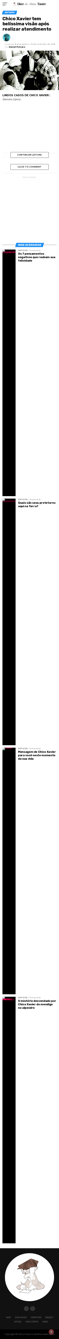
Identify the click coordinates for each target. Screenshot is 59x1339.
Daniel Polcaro (17, 47)
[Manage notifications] (51, 1331)
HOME (8, 1317)
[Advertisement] (29, 127)
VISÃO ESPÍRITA (31, 1321)
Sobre (45, 1321)
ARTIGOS (17, 1321)
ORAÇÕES (49, 1317)
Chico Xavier (21, 1317)
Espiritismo (36, 1317)
